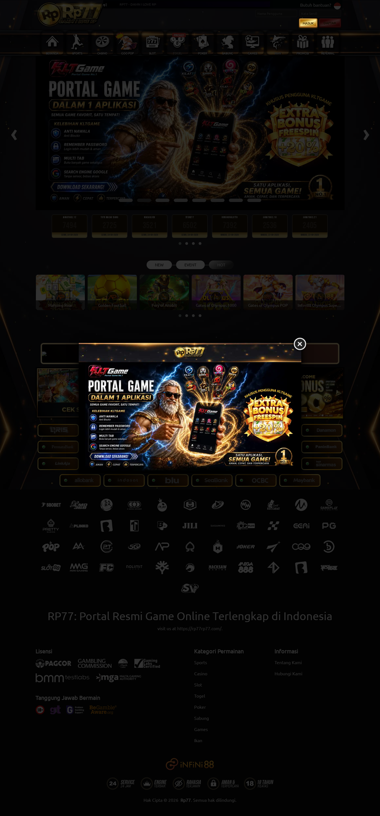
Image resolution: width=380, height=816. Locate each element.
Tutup (300, 344)
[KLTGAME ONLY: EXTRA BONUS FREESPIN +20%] (190, 417)
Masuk (308, 23)
